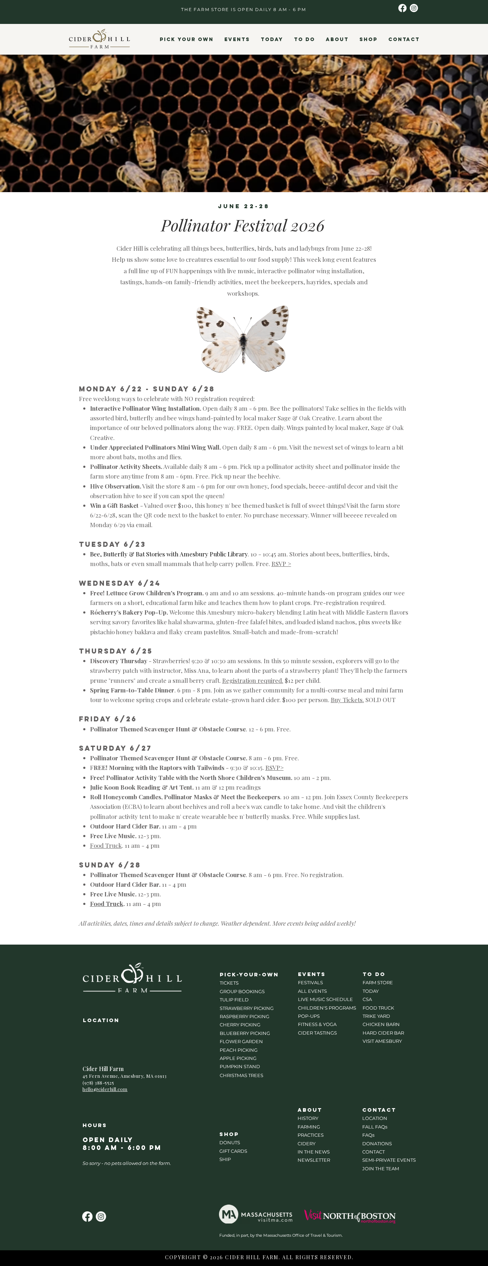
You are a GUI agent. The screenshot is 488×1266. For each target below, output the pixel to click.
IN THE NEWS (314, 1152)
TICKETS (229, 983)
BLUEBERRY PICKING (245, 1033)
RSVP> (274, 767)
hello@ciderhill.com (105, 1089)
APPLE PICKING (238, 1058)
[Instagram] (414, 8)
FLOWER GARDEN (241, 1041)
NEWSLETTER (314, 1160)
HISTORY (308, 1118)
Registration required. (252, 680)
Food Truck (106, 845)
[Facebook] (402, 8)
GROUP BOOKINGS (242, 991)
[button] (186, 39)
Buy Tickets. (347, 700)
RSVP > (281, 563)
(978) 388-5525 (98, 1083)
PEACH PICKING (239, 1050)
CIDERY (306, 1143)
